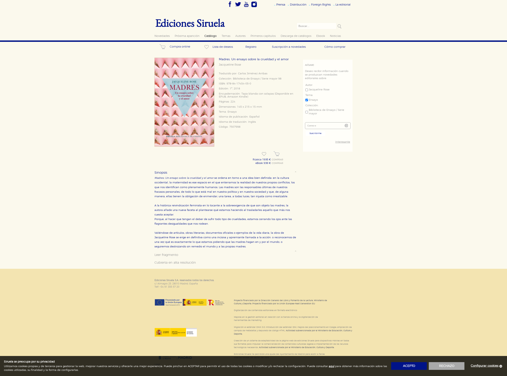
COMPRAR (277, 160)
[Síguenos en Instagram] (254, 7)
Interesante (342, 142)
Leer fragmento (166, 254)
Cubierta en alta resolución (175, 262)
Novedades (162, 35)
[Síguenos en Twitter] (238, 7)
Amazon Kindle (237, 97)
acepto (409, 366)
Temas (226, 35)
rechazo (446, 366)
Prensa (280, 4)
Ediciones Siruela (190, 23)
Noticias (335, 35)
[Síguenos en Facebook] (229, 7)
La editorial (343, 4)
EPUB (222, 97)
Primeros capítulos (263, 35)
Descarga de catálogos (296, 35)
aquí (331, 366)
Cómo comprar (334, 46)
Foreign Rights (321, 4)
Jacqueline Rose (230, 64)
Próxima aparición (187, 35)
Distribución (298, 4)
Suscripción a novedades (289, 46)
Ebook (320, 35)
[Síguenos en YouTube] (246, 7)
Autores (240, 35)
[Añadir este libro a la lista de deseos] (264, 154)
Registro (250, 46)
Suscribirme (315, 133)
